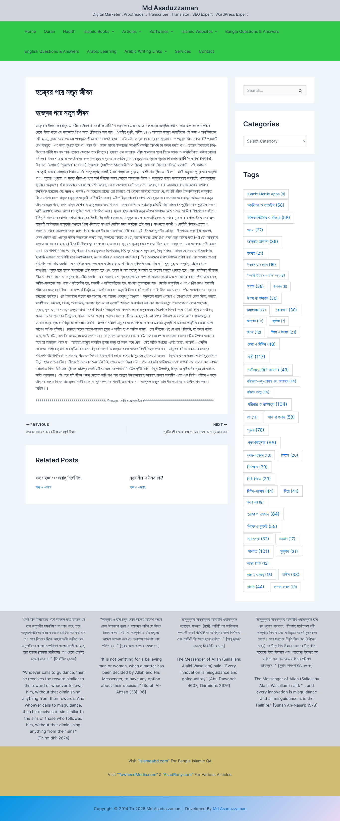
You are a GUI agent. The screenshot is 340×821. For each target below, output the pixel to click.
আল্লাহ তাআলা (262, 241)
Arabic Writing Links (143, 51)
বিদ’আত (257, 466)
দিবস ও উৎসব (283, 332)
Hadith (69, 31)
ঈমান (255, 286)
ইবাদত (255, 253)
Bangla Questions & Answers (252, 31)
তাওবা (254, 332)
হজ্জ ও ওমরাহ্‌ (43, 487)
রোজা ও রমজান (264, 514)
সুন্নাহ (289, 551)
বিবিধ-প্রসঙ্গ (260, 491)
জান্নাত (255, 321)
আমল (255, 229)
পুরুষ (255, 430)
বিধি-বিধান (259, 478)
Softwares (159, 31)
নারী (256, 357)
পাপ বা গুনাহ (281, 417)
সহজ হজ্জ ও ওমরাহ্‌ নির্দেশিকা (58, 478)
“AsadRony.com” (178, 774)
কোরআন (286, 309)
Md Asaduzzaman (170, 8)
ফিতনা (289, 455)
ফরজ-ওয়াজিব (259, 455)
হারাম (255, 586)
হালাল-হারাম (285, 587)
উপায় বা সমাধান (262, 298)
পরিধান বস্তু (258, 392)
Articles (129, 31)
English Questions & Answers (52, 51)
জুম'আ (279, 321)
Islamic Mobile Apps (266, 194)
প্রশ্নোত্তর (262, 442)
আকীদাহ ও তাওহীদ (265, 205)
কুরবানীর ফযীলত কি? (146, 478)
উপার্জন (280, 286)
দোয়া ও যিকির (261, 344)
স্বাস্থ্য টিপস (258, 563)
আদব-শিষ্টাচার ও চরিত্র (268, 217)
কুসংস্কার (256, 310)
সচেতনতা (258, 538)
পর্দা (252, 417)
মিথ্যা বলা (255, 502)
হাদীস (290, 574)
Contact (206, 51)
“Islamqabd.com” (154, 760)
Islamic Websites (197, 31)
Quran (49, 31)
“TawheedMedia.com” (137, 774)
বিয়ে (291, 491)
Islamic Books (96, 31)
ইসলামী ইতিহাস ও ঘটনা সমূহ (266, 275)
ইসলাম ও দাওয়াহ (261, 264)
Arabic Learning (101, 51)
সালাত (258, 551)
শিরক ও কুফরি (262, 526)
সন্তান (287, 538)
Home (30, 31)
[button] (111, 31)
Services (183, 51)
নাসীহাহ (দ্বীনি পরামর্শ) (268, 369)
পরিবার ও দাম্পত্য (267, 404)
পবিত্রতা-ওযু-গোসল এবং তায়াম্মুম (271, 381)
